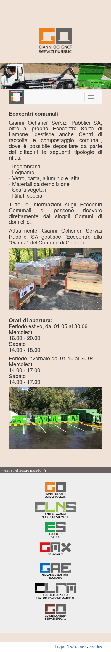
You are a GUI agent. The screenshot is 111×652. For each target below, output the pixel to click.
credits (96, 647)
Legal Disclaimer (70, 647)
